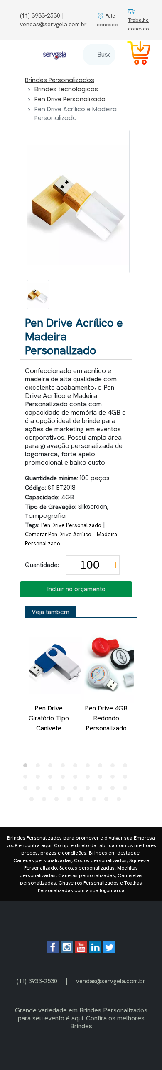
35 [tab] (121, 801)
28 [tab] (33, 801)
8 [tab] (114, 767)
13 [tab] (65, 779)
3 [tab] (52, 767)
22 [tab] (65, 790)
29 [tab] (46, 801)
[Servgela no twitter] (109, 951)
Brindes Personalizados (59, 80)
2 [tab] (40, 767)
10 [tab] (27, 779)
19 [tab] (27, 790)
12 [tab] (52, 779)
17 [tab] (114, 779)
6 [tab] (90, 767)
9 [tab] (127, 767)
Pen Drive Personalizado (70, 99)
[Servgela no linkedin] (95, 951)
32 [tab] (83, 801)
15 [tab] (90, 779)
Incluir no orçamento (76, 589)
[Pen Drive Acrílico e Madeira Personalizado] (38, 294)
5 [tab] (77, 767)
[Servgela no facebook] (53, 951)
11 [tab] (40, 779)
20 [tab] (40, 790)
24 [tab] (90, 790)
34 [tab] (108, 801)
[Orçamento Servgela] (133, 54)
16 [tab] (102, 779)
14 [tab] (77, 779)
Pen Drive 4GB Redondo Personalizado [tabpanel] (106, 718)
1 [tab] (27, 767)
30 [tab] (58, 801)
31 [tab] (71, 801)
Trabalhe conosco (138, 24)
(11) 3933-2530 (37, 981)
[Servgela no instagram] (67, 951)
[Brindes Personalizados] (54, 54)
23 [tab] (77, 790)
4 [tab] (65, 767)
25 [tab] (102, 790)
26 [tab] (114, 790)
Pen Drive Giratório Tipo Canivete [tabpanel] (49, 718)
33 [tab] (96, 801)
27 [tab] (127, 790)
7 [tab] (102, 767)
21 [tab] (52, 790)
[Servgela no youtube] (81, 951)
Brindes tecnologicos (66, 89)
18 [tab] (127, 779)
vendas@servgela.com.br (110, 981)
